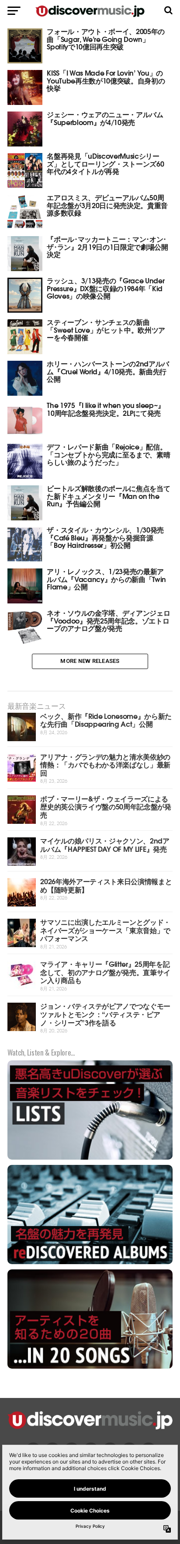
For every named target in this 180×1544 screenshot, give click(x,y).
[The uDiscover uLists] (90, 1158)
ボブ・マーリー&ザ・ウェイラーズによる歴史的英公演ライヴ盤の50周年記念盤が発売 (105, 806)
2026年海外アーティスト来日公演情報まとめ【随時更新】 (106, 885)
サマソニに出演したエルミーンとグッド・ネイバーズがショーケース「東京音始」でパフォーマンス (105, 929)
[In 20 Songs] (90, 1367)
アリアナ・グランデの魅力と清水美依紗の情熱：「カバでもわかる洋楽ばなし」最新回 (105, 764)
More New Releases (89, 661)
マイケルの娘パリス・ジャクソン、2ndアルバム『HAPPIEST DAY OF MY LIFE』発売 (105, 844)
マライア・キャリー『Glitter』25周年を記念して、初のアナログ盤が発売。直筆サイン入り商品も (105, 971)
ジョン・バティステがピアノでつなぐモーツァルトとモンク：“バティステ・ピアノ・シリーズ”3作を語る (105, 1013)
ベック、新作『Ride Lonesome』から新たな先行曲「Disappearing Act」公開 (106, 719)
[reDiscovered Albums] (90, 1263)
